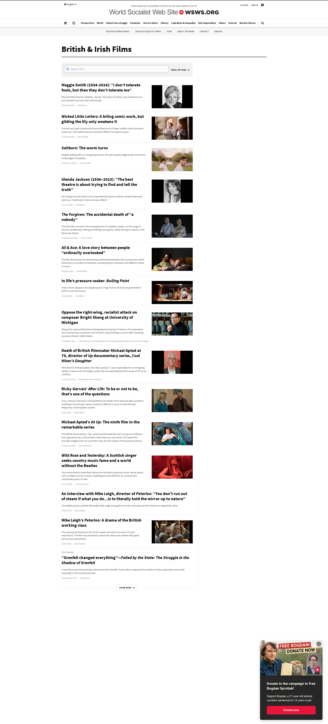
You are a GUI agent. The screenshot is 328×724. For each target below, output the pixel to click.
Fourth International (118, 31)
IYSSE (169, 31)
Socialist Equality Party (148, 31)
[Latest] (74, 24)
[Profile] (262, 5)
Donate (218, 31)
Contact (244, 4)
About (254, 4)
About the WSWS (185, 31)
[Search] (262, 24)
